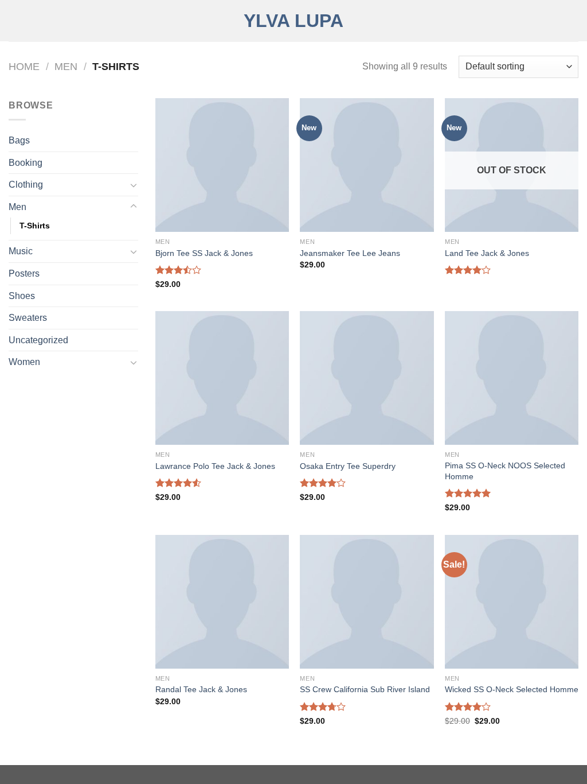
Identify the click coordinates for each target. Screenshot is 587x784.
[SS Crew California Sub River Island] (366, 602)
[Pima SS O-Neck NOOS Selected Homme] (511, 378)
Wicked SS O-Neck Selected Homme (511, 689)
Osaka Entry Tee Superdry (348, 466)
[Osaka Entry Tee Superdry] (366, 378)
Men (65, 66)
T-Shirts (34, 225)
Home (24, 66)
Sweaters (28, 318)
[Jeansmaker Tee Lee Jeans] (366, 165)
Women (24, 362)
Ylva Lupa (293, 20)
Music (21, 251)
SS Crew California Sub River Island (365, 689)
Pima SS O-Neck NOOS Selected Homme (505, 471)
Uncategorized (38, 340)
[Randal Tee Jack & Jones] (222, 602)
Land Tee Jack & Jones (487, 253)
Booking (25, 163)
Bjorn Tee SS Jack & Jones (204, 253)
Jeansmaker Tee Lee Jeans (350, 253)
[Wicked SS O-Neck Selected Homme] (511, 602)
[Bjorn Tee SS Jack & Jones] (222, 165)
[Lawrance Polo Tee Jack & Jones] (222, 378)
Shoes (22, 296)
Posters (24, 273)
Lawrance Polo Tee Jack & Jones (215, 466)
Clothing (26, 184)
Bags (19, 140)
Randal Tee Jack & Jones (201, 689)
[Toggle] (133, 185)
